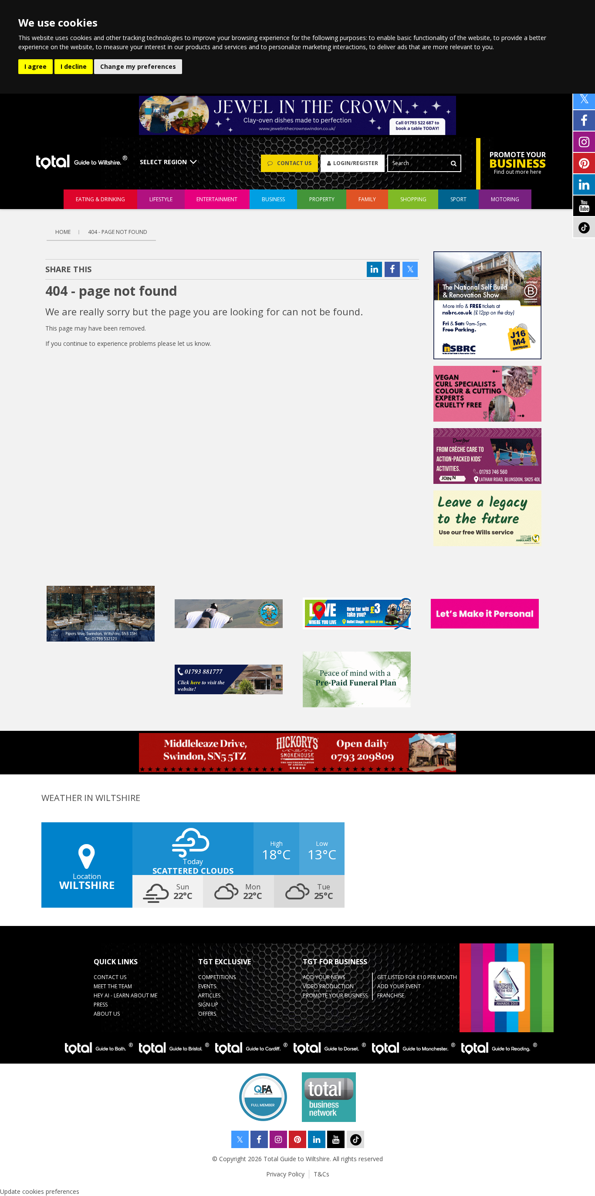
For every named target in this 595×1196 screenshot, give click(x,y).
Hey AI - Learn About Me (125, 995)
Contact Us (110, 977)
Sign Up (208, 1004)
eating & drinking (100, 199)
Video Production (328, 986)
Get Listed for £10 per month (417, 977)
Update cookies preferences (39, 1191)
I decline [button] (74, 66)
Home (63, 232)
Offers (207, 1013)
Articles (209, 995)
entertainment (216, 199)
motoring (505, 199)
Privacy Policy (285, 1174)
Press (101, 1004)
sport (458, 199)
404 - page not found (117, 232)
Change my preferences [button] (138, 66)
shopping (413, 199)
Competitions (217, 977)
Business (273, 199)
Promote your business (335, 995)
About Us (107, 1013)
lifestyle (160, 199)
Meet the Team (113, 986)
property (322, 199)
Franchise (390, 995)
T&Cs (321, 1174)
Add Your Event (399, 986)
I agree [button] (35, 66)
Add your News (324, 977)
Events (207, 986)
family (367, 199)
